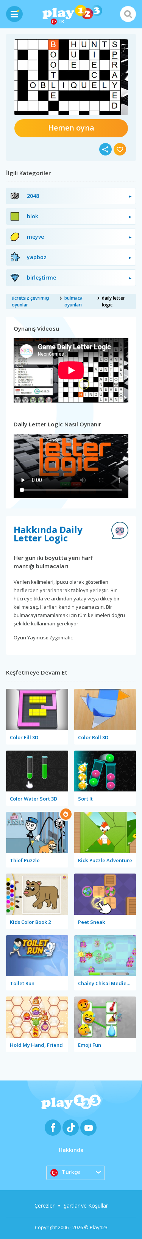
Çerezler (44, 1205)
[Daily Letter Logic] (71, 77)
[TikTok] (70, 1127)
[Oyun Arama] (128, 14)
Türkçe (71, 1171)
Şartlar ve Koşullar (86, 1205)
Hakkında (71, 1149)
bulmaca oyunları (73, 301)
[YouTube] (88, 1127)
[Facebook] (53, 1127)
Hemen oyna (71, 128)
